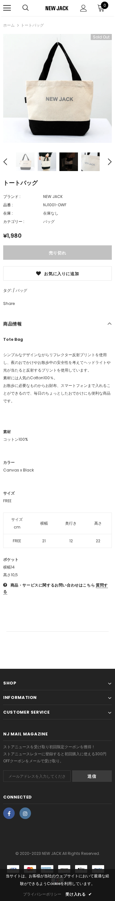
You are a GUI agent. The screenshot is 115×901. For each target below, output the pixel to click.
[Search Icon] (25, 8)
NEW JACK (53, 196)
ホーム (9, 25)
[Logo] (57, 8)
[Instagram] (25, 813)
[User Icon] (83, 8)
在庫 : (8, 213)
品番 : (8, 205)
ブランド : (11, 196)
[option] (57, 88)
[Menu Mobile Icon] (7, 8)
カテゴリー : (13, 221)
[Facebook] (9, 813)
